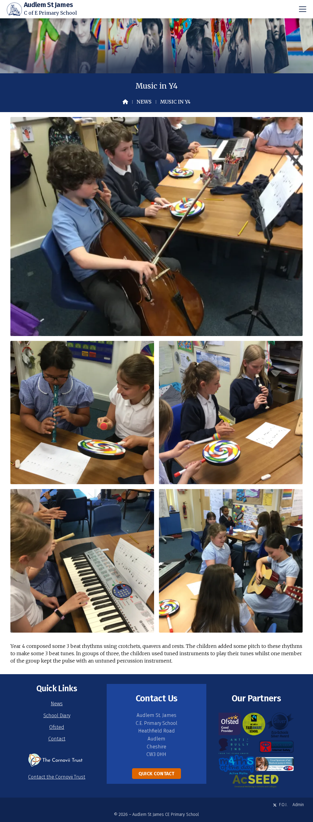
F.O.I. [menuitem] (283, 804)
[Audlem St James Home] (14, 9)
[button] (302, 9)
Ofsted (56, 727)
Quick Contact (156, 773)
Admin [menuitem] (298, 804)
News (144, 102)
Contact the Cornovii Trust (56, 777)
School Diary (56, 715)
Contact (56, 739)
